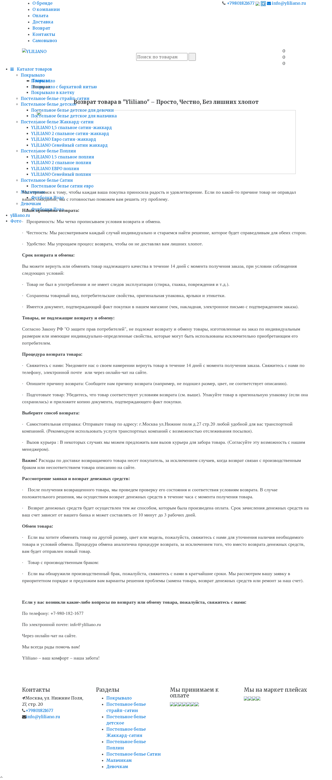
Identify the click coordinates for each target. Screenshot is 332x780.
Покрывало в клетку (52, 92)
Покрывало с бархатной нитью (64, 86)
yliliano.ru (20, 215)
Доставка (42, 21)
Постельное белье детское (49, 104)
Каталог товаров (34, 69)
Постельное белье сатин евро (62, 186)
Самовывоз (44, 40)
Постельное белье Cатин (47, 180)
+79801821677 (240, 3)
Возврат (41, 28)
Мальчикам (119, 760)
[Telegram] (263, 3)
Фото (15, 221)
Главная (41, 80)
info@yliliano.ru (288, 3)
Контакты (43, 34)
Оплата (40, 15)
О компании (46, 9)
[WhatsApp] (257, 3)
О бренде (42, 3)
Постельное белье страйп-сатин (55, 98)
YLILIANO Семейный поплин (61, 174)
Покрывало (33, 75)
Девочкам (31, 203)
